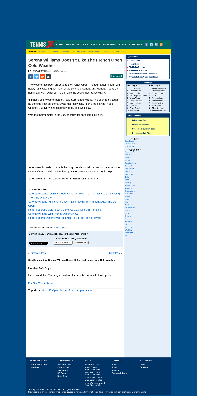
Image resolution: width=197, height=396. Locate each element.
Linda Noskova (158, 103)
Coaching (128, 171)
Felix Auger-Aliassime (138, 96)
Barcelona (128, 155)
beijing (127, 157)
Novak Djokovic (79, 52)
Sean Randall (129, 141)
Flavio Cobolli (118, 52)
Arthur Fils (66, 52)
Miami (127, 202)
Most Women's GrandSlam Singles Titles (95, 384)
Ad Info (115, 370)
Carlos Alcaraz (53, 52)
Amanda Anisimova (159, 111)
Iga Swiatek (156, 106)
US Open (128, 227)
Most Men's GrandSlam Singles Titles (93, 379)
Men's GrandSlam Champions (92, 368)
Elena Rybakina (158, 91)
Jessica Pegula (158, 93)
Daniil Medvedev (136, 101)
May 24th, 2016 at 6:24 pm (40, 283)
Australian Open (130, 152)
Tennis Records (135, 64)
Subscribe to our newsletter (143, 129)
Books (127, 160)
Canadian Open (130, 163)
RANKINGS (109, 44)
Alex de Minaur (135, 103)
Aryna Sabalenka (159, 88)
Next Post (114, 253)
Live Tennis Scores (38, 364)
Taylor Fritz (106, 52)
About (115, 364)
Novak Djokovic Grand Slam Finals (143, 74)
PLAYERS (82, 44)
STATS (122, 44)
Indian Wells (129, 194)
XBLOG (70, 44)
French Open (60, 227)
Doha (127, 177)
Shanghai (128, 221)
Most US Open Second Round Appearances (67, 290)
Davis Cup (129, 174)
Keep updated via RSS (141, 133)
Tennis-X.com (56, 389)
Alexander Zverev (136, 93)
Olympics (128, 210)
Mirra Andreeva (158, 98)
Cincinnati (128, 166)
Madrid (127, 199)
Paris (127, 213)
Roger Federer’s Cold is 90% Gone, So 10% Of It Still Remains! (65, 209)
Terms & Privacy (119, 373)
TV (126, 224)
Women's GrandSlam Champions (92, 373)
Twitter (143, 364)
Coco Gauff (156, 96)
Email (114, 367)
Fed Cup (128, 182)
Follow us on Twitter (140, 120)
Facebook (144, 367)
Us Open (41, 52)
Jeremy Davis (130, 144)
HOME (59, 44)
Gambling (128, 188)
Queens (128, 216)
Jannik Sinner (93, 52)
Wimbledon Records (137, 67)
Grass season (130, 191)
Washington (129, 230)
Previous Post (38, 253)
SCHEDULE (135, 44)
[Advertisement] (98, 20)
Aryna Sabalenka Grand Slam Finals (143, 77)
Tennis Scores (134, 61)
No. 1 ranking (130, 207)
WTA (126, 235)
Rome (127, 219)
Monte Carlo (129, 205)
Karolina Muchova (159, 101)
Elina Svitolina (157, 108)
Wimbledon (129, 233)
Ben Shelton (134, 111)
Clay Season (129, 168)
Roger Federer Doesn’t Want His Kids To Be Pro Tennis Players (64, 217)
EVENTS (95, 44)
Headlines (34, 367)
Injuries (127, 196)
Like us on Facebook (140, 125)
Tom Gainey (129, 146)
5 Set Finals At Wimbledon (139, 70)
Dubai (127, 180)
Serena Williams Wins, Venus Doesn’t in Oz (53, 213)
